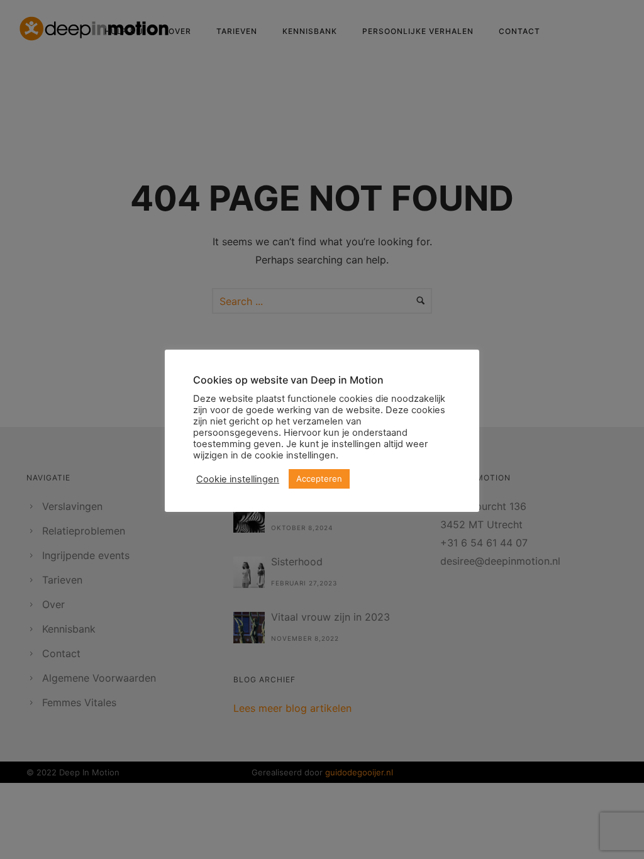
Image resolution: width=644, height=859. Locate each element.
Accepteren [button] (319, 479)
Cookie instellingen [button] (237, 479)
